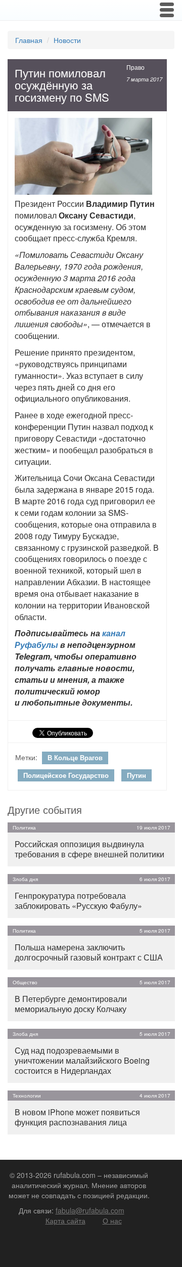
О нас (112, 1220)
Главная (28, 40)
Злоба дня (25, 879)
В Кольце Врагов (75, 757)
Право (135, 67)
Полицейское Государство (66, 775)
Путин (136, 775)
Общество (25, 982)
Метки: (26, 757)
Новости (67, 40)
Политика (24, 827)
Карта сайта (65, 1220)
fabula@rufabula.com (90, 1210)
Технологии (27, 1095)
